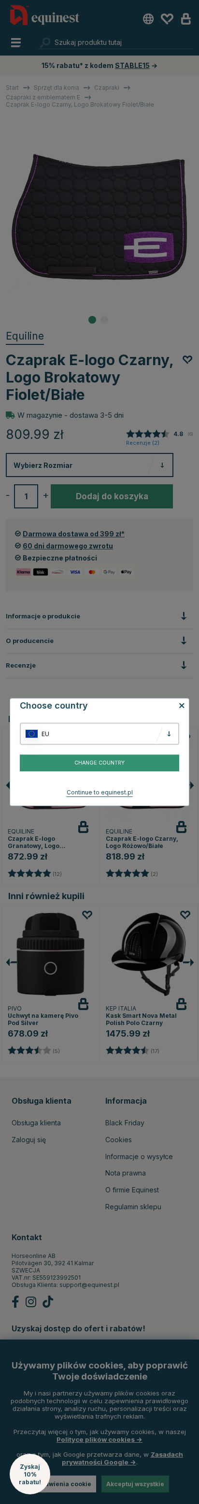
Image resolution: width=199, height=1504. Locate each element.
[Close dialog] (195, 707)
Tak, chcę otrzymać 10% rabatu (149, 765)
